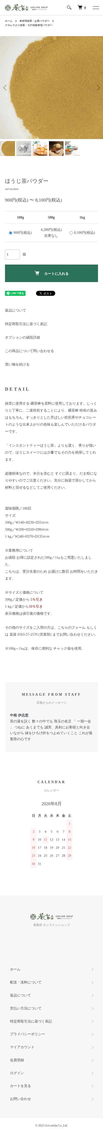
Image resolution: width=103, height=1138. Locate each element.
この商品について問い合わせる (29, 351)
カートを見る (20, 1086)
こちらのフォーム (72, 627)
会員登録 (17, 1060)
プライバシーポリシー (27, 1034)
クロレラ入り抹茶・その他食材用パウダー (28, 25)
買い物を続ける (17, 364)
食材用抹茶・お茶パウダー (35, 21)
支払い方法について (26, 1008)
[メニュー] (95, 7)
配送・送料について (26, 982)
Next (97, 87)
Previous (5, 87)
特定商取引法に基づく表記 (26, 324)
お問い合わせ (20, 1099)
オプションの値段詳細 (22, 337)
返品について (15, 310)
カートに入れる (56, 273)
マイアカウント (22, 1047)
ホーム (8, 21)
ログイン (17, 1073)
